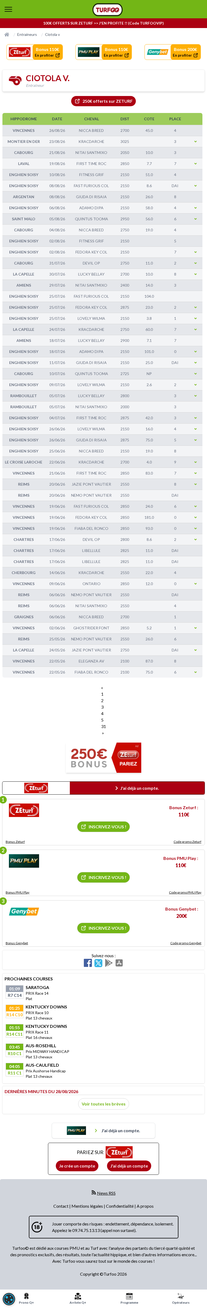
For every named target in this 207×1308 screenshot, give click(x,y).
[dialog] (9, 1299)
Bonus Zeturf (15, 842)
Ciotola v (52, 34)
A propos (145, 1206)
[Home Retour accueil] (107, 9)
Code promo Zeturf (187, 842)
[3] (24, 911)
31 (103, 726)
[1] (24, 810)
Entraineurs (27, 34)
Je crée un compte (77, 1165)
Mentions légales (87, 1206)
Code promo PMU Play (185, 892)
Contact (61, 1206)
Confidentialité (120, 1206)
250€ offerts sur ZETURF (107, 101)
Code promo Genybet (185, 943)
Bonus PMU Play (17, 892)
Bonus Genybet (17, 943)
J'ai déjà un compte (129, 1165)
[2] (24, 861)
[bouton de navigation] (8, 9)
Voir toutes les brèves (104, 1103)
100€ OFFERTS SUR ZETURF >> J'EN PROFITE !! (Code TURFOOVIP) (103, 23)
